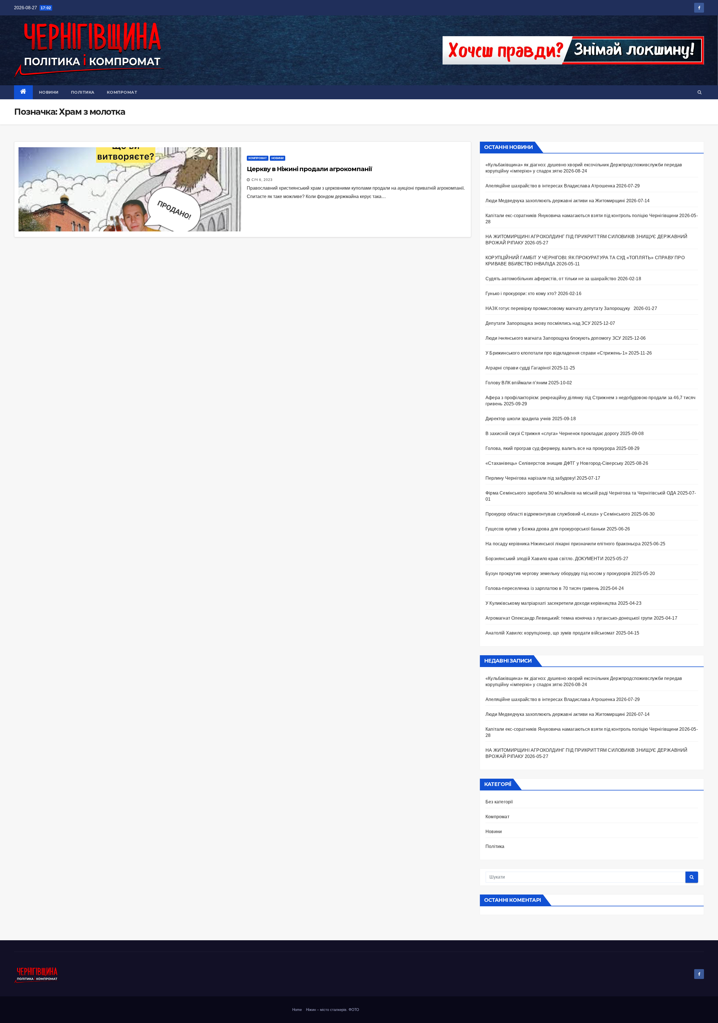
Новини (49, 92)
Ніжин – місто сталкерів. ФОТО (332, 1010)
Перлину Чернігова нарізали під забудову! (530, 478)
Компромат (122, 92)
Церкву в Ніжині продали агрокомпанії (309, 169)
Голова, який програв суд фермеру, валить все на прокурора (550, 448)
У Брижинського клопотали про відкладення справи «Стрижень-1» (556, 353)
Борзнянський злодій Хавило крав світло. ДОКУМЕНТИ (544, 558)
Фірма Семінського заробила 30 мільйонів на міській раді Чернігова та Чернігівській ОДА (580, 493)
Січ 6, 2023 (262, 180)
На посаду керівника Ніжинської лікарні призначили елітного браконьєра (563, 543)
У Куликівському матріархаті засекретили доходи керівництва (551, 603)
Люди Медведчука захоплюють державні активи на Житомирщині (555, 200)
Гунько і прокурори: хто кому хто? (521, 293)
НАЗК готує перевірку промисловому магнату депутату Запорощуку (558, 308)
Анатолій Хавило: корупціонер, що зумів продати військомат (550, 633)
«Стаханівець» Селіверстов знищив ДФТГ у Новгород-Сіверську (554, 463)
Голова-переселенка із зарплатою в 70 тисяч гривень (542, 588)
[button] (700, 92)
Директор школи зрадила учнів (518, 418)
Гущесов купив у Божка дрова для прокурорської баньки (545, 529)
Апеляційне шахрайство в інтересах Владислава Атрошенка (550, 185)
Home (297, 1010)
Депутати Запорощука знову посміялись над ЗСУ (537, 323)
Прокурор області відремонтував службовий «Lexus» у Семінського (557, 514)
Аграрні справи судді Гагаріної (518, 367)
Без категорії (499, 801)
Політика (83, 92)
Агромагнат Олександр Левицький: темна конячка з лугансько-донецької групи (569, 618)
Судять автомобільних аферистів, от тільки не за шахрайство (550, 278)
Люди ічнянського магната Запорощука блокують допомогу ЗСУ (553, 338)
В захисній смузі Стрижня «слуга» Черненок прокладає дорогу (552, 433)
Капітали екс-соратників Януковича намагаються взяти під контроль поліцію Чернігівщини (581, 215)
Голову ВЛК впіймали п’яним (516, 382)
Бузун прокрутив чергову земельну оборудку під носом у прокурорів (557, 573)
